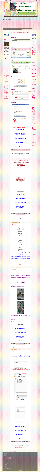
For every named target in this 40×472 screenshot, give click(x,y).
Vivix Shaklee (33, 70)
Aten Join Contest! (5, 78)
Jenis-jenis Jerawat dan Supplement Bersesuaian (34, 141)
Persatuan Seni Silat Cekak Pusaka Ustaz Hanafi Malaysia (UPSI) (6, 89)
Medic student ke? (5, 85)
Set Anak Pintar (33, 76)
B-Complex (33, 54)
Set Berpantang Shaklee (34, 79)
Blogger (21, 470)
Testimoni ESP (33, 116)
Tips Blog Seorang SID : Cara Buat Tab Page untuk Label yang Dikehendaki (19, 32)
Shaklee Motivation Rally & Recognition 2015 (34, 129)
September (6, 463)
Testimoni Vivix (33, 125)
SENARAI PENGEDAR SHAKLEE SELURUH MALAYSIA (25, 28)
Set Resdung (33, 91)
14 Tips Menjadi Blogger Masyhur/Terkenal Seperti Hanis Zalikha (6, 75)
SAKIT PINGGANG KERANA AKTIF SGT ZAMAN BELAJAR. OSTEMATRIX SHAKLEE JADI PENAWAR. (6, 91)
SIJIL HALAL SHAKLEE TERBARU (7, 29)
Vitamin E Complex (33, 69)
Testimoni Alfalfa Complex (33, 113)
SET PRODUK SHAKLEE (11, 28)
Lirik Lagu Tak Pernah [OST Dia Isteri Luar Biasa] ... (10, 457)
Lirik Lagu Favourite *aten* (14, 220)
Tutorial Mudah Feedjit (6, 98)
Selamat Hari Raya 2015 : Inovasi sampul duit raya (6, 93)
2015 (4, 455)
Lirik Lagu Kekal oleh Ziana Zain (14, 224)
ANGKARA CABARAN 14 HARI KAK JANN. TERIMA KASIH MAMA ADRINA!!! (6, 77)
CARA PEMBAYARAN (17, 28)
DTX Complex (33, 58)
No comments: (23, 264)
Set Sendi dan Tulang (34, 92)
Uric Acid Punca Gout (34, 145)
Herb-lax (32, 61)
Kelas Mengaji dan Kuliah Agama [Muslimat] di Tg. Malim (6, 81)
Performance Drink (33, 65)
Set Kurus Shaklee (33, 89)
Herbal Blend (33, 62)
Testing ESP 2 (20, 29)
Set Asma (32, 78)
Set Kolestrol (33, 88)
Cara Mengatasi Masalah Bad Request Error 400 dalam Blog (6, 79)
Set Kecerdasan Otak (34, 84)
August (5, 464)
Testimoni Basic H (33, 115)
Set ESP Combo (33, 81)
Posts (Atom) (14, 451)
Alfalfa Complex (33, 53)
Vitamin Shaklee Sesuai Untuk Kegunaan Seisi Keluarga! (34, 134)
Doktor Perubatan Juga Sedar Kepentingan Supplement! (34, 139)
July (5, 465)
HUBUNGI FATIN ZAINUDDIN (14, 29)
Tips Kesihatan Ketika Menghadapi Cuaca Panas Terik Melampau (34, 144)
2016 (4, 454)
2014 (4, 466)
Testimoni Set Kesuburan (33, 122)
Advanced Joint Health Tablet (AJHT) (34, 52)
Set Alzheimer (33, 75)
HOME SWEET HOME (6, 28)
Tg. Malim (13, 347)
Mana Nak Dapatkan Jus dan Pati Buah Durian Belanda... (10, 459)
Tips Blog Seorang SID (6, 96)
